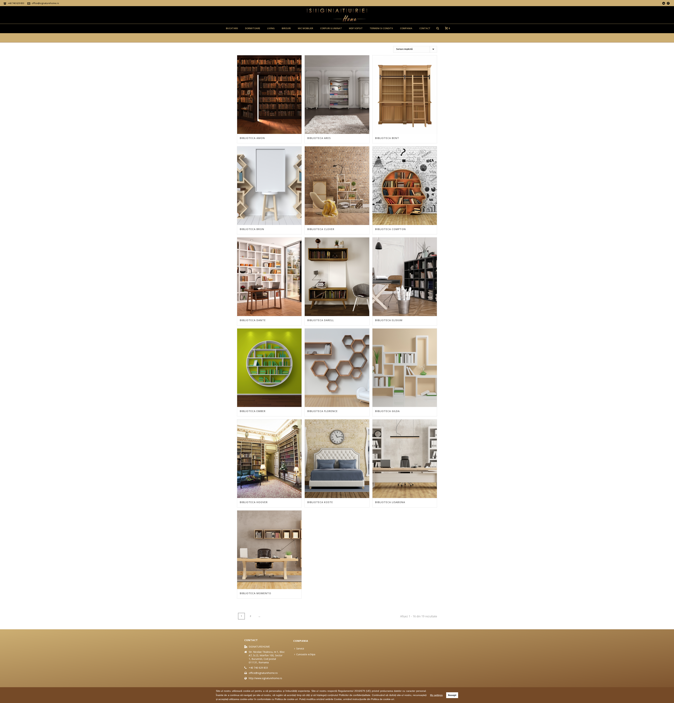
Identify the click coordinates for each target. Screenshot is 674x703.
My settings (436, 695)
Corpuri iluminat (331, 28)
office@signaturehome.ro (45, 3)
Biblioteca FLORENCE (322, 411)
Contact (424, 28)
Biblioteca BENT (387, 138)
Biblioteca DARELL (320, 320)
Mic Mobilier (305, 28)
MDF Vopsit (356, 28)
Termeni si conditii (381, 28)
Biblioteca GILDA (387, 411)
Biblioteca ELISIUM (388, 320)
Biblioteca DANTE (253, 320)
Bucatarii (232, 28)
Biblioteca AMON (252, 138)
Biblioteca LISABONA (390, 502)
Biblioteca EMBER (253, 411)
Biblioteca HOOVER (254, 502)
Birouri (286, 28)
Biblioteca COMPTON (390, 229)
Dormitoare (252, 28)
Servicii (300, 648)
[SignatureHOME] (337, 15)
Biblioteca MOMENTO (255, 593)
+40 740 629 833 (16, 3)
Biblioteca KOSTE (320, 502)
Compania (406, 28)
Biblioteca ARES (319, 138)
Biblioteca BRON (252, 229)
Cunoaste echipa (305, 654)
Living (271, 28)
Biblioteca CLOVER (320, 229)
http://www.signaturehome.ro (265, 678)
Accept (452, 695)
